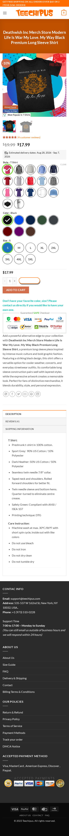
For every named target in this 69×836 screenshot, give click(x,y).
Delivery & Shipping (15, 678)
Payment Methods (14, 732)
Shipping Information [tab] (19, 429)
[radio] (7, 169)
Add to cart (16, 289)
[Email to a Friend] (25, 394)
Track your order (13, 739)
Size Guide (9, 664)
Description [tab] (13, 414)
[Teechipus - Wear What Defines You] (34, 13)
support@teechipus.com (25, 598)
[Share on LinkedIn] (38, 394)
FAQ (5, 671)
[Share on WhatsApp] (6, 394)
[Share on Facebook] (12, 394)
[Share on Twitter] (19, 394)
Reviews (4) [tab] (12, 421)
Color (6, 213)
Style (5, 162)
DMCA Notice (11, 746)
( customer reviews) (29, 137)
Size (5, 241)
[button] (5, 13)
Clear (63, 164)
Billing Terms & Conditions (19, 691)
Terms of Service (12, 726)
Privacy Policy (11, 719)
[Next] (61, 85)
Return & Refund (13, 712)
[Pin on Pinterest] (31, 394)
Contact (8, 685)
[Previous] (8, 85)
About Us (8, 657)
